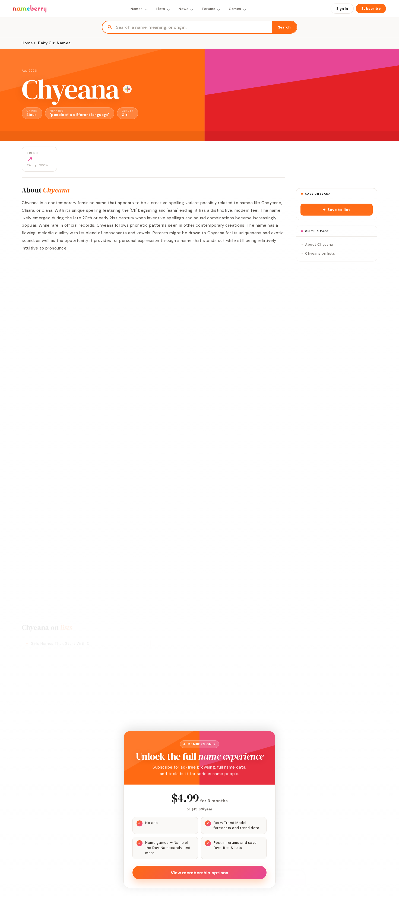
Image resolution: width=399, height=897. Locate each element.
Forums (208, 9)
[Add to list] (127, 89)
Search (284, 27)
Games (235, 9)
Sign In (342, 8)
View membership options (199, 873)
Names (137, 9)
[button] (336, 210)
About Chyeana (319, 244)
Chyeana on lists (320, 253)
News (183, 9)
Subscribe (371, 8)
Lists (160, 9)
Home (27, 42)
